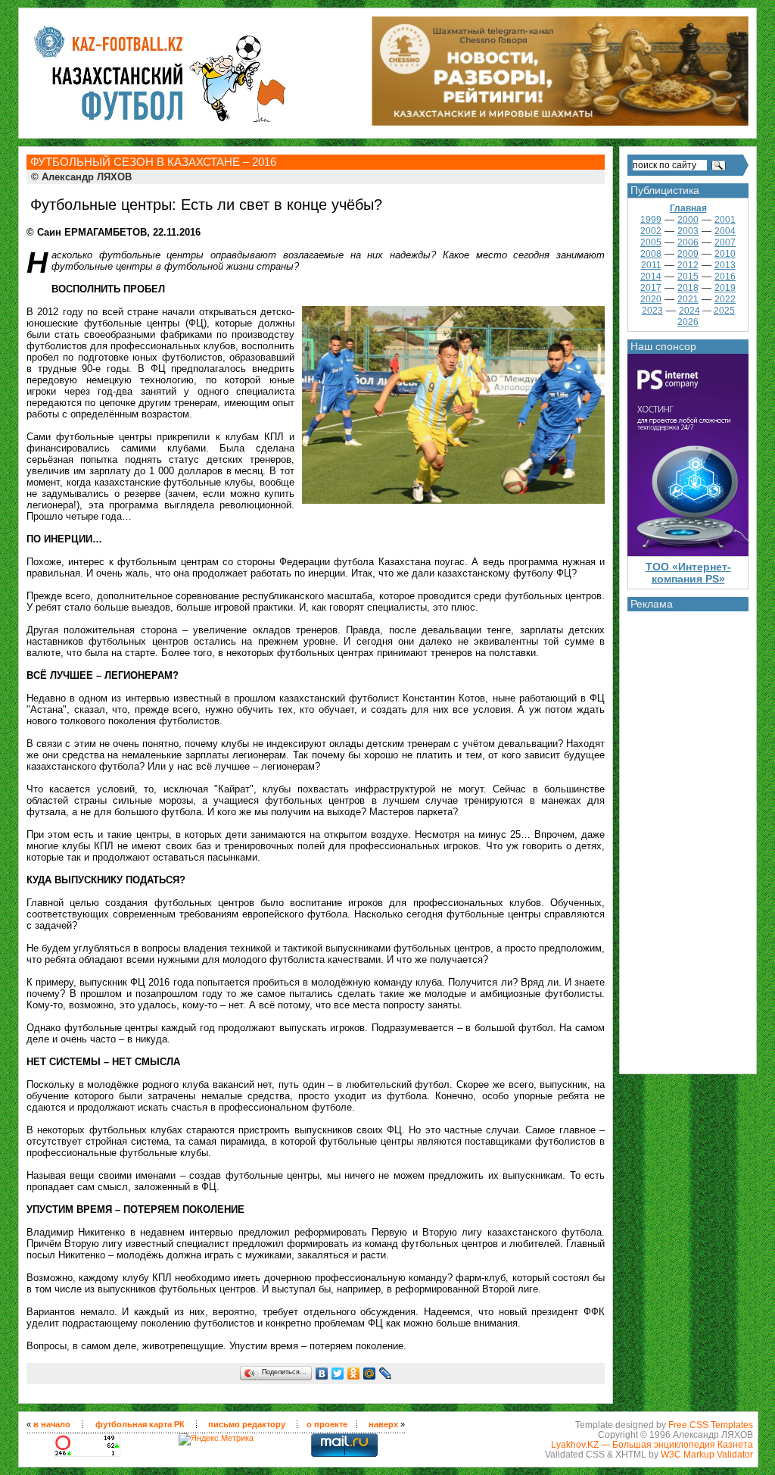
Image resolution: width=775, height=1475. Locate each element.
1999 (650, 219)
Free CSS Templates (710, 1425)
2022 (725, 299)
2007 (725, 242)
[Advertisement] (688, 838)
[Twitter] (338, 1373)
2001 (725, 219)
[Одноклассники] (354, 1373)
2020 (650, 299)
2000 (688, 219)
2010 (725, 253)
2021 (688, 299)
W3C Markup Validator (707, 1454)
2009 (688, 253)
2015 (688, 276)
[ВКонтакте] (322, 1373)
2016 (725, 276)
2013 (725, 265)
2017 (650, 288)
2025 (724, 310)
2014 (650, 276)
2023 (652, 310)
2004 (725, 231)
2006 (688, 242)
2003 (688, 231)
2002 (650, 231)
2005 (650, 242)
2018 (688, 288)
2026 (688, 322)
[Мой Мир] (370, 1373)
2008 (650, 253)
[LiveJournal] (386, 1373)
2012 (688, 265)
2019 (725, 288)
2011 (651, 265)
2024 (689, 310)
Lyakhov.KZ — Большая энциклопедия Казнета (652, 1444)
